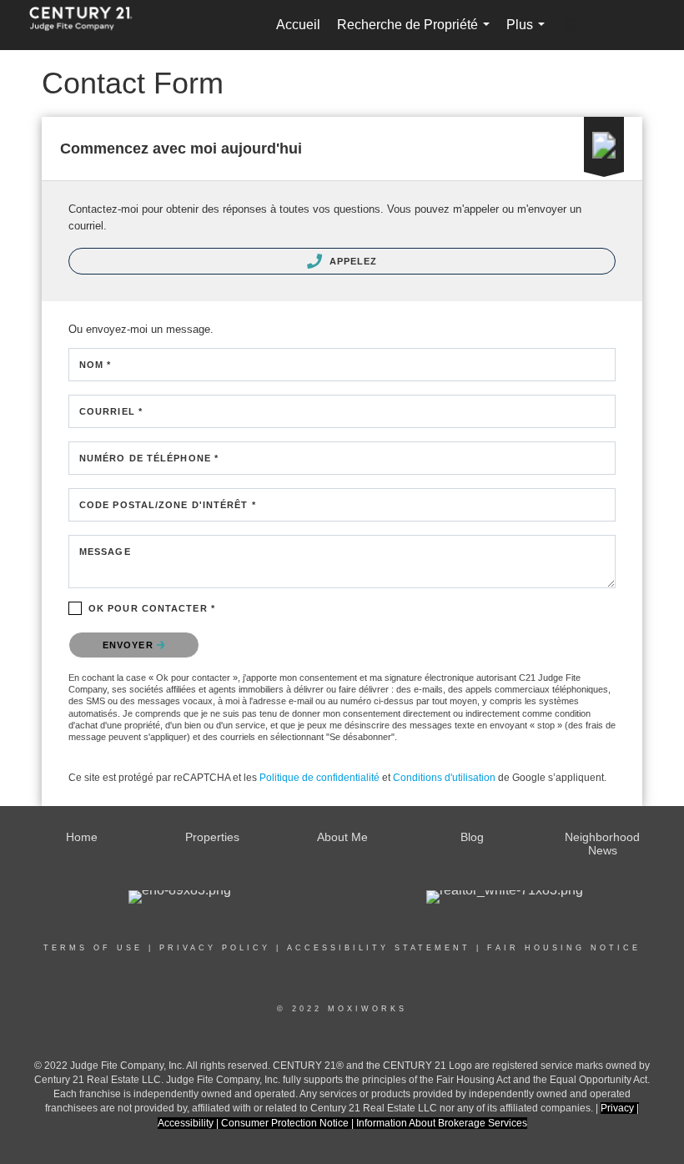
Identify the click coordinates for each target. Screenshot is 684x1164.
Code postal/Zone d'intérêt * (167, 505)
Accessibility (186, 1123)
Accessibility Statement (378, 948)
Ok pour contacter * (151, 608)
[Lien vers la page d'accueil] (89, 25)
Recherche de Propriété (416, 34)
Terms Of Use (93, 948)
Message (105, 552)
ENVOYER (130, 645)
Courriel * (111, 411)
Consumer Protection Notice (286, 1123)
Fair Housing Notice (564, 948)
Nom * (95, 365)
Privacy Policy (214, 948)
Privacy (617, 1108)
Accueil (298, 25)
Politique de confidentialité (319, 778)
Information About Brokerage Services (441, 1123)
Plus (528, 34)
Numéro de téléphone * (149, 458)
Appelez (352, 261)
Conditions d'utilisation (444, 778)
